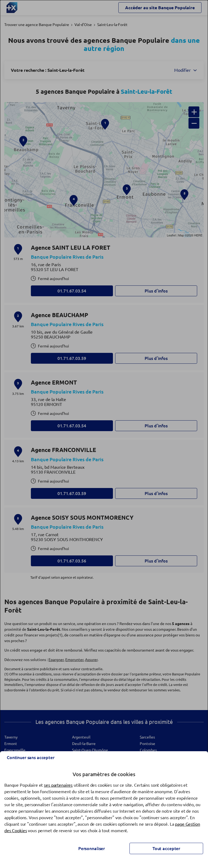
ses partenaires (58, 785)
